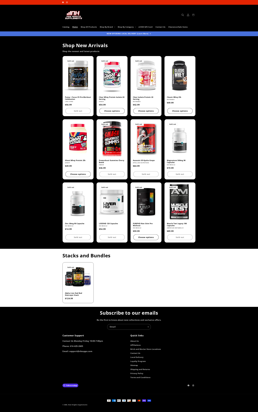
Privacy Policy (136, 373)
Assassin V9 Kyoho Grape (144, 160)
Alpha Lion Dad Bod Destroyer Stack (73, 294)
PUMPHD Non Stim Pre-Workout (143, 225)
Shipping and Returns (140, 369)
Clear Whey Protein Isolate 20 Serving (111, 98)
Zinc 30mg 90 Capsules (74, 224)
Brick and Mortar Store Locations (145, 349)
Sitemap (134, 365)
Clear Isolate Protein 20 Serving (143, 98)
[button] (107, 26)
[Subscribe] (148, 327)
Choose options (112, 111)
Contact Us (135, 353)
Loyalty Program (138, 361)
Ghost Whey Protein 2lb (75, 160)
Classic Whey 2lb (174, 97)
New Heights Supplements (77, 405)
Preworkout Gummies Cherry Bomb (111, 161)
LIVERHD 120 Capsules (108, 224)
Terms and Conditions (140, 377)
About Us (134, 341)
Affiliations (135, 345)
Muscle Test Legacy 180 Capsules (177, 225)
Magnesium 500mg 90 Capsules (176, 161)
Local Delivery (137, 357)
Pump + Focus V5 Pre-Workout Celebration (78, 98)
